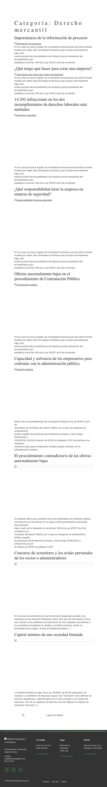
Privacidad (46, 781)
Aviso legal (55, 781)
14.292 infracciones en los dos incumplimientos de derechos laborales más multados (50, 104)
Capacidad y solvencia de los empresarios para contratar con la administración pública (53, 360)
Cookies (63, 781)
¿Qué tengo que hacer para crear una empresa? (53, 68)
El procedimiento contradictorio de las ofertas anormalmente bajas (52, 458)
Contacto (7, 756)
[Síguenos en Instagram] (13, 769)
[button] (97, 9)
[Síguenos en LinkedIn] (20, 769)
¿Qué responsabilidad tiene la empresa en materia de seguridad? (48, 191)
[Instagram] (61, 9)
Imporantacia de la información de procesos (50, 37)
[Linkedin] (66, 9)
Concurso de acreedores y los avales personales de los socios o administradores (53, 555)
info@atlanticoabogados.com (14, 759)
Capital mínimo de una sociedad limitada (48, 634)
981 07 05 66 (9, 761)
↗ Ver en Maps (42, 754)
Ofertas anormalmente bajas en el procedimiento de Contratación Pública (47, 276)
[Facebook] (56, 9)
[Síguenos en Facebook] (6, 769)
